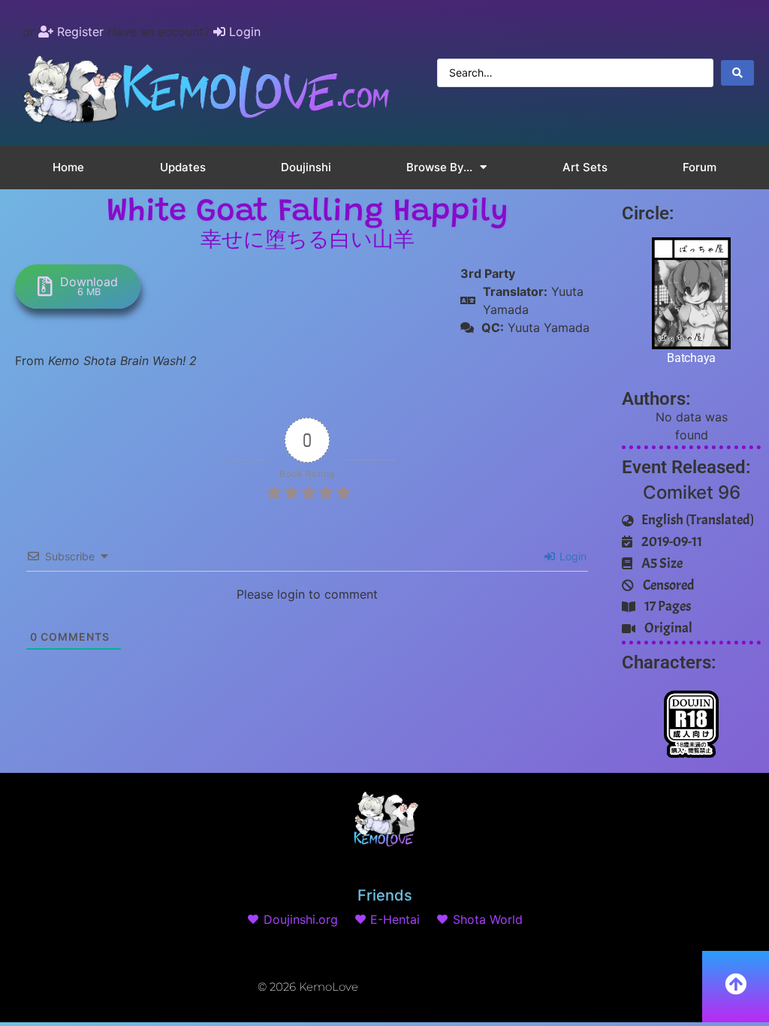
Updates (183, 167)
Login (571, 556)
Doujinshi (306, 167)
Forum (699, 167)
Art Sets (585, 167)
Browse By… (439, 167)
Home (68, 167)
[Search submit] (737, 73)
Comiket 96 (691, 492)
